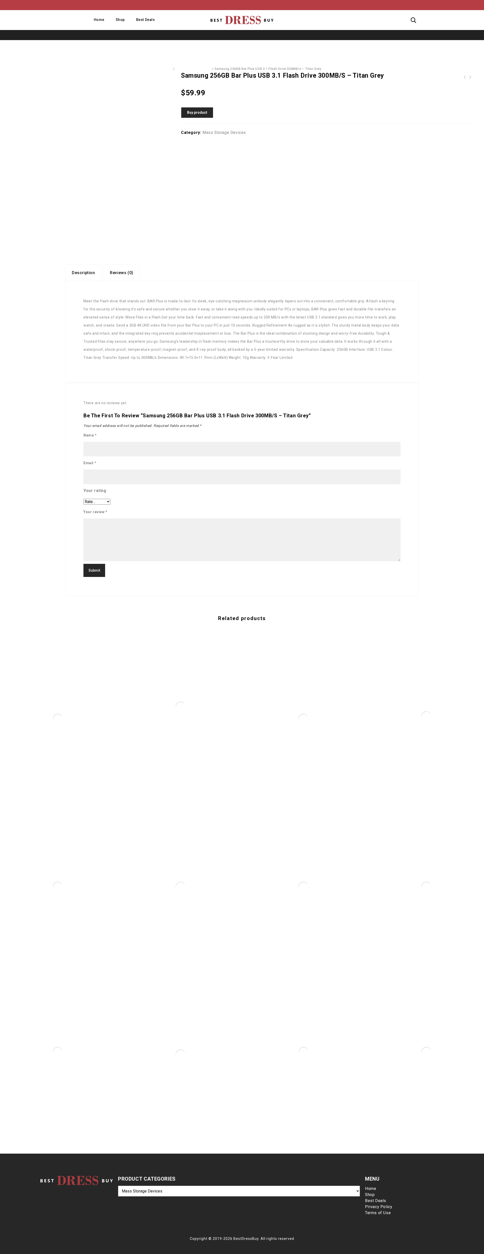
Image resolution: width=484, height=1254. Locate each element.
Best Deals (145, 20)
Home (99, 20)
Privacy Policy (378, 1206)
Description (83, 272)
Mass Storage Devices (193, 69)
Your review (95, 512)
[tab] (83, 273)
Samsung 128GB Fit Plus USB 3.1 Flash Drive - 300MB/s (470, 77)
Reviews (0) (121, 272)
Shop (120, 20)
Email (89, 463)
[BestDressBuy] (242, 20)
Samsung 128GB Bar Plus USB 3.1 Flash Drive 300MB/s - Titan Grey (465, 77)
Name (90, 435)
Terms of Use (378, 1212)
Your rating (94, 490)
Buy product (197, 112)
